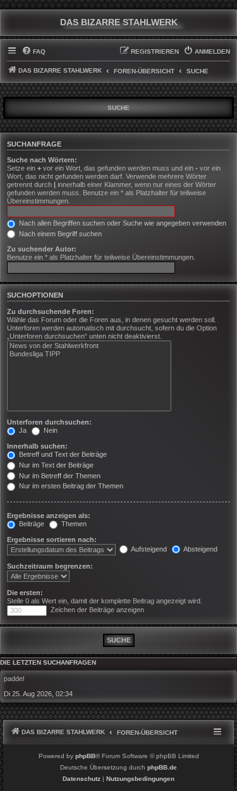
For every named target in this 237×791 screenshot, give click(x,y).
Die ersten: (25, 592)
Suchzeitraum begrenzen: (50, 566)
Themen (73, 524)
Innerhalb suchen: (37, 446)
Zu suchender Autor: (41, 249)
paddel (14, 678)
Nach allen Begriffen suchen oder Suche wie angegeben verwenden (121, 223)
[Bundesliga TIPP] (89, 354)
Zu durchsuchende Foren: (50, 311)
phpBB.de (162, 767)
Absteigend (199, 549)
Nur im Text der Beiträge (55, 465)
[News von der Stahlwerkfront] (89, 346)
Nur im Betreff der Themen (58, 476)
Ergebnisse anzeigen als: (48, 515)
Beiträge (30, 524)
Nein (50, 430)
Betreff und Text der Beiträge (62, 454)
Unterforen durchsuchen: (49, 422)
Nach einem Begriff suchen (59, 234)
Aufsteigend (148, 549)
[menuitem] (33, 51)
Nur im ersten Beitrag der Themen (70, 486)
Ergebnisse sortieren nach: (52, 539)
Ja (22, 430)
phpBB (85, 755)
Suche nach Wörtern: (42, 160)
